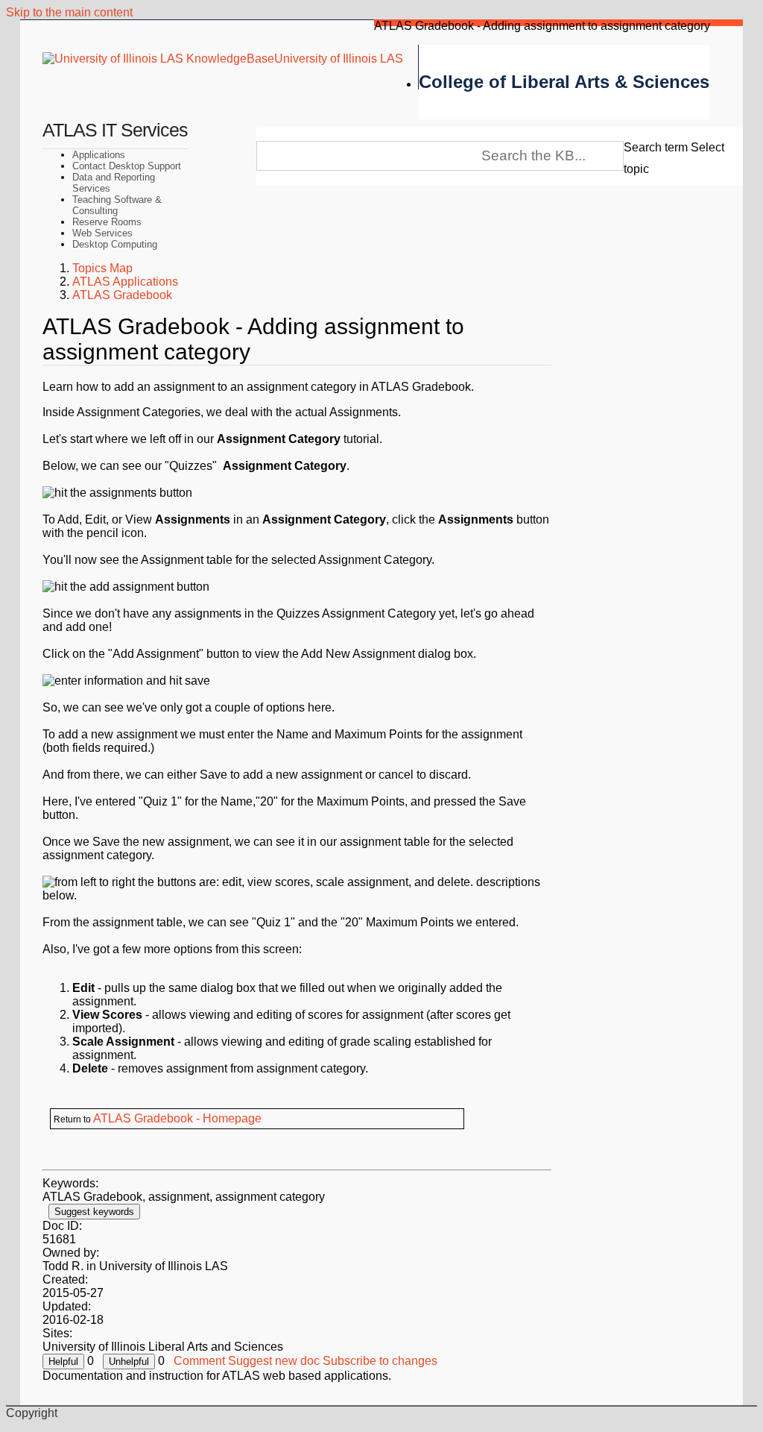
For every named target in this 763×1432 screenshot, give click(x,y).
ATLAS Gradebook (122, 295)
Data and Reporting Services (113, 183)
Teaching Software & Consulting (117, 205)
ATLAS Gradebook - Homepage (177, 1118)
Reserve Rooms (107, 221)
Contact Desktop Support (126, 166)
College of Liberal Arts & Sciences (564, 82)
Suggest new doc (274, 1360)
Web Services (102, 233)
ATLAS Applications (125, 281)
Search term (656, 147)
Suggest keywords (94, 1211)
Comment (199, 1360)
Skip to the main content (69, 12)
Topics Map (102, 268)
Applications (98, 154)
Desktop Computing (114, 244)
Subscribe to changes (380, 1360)
